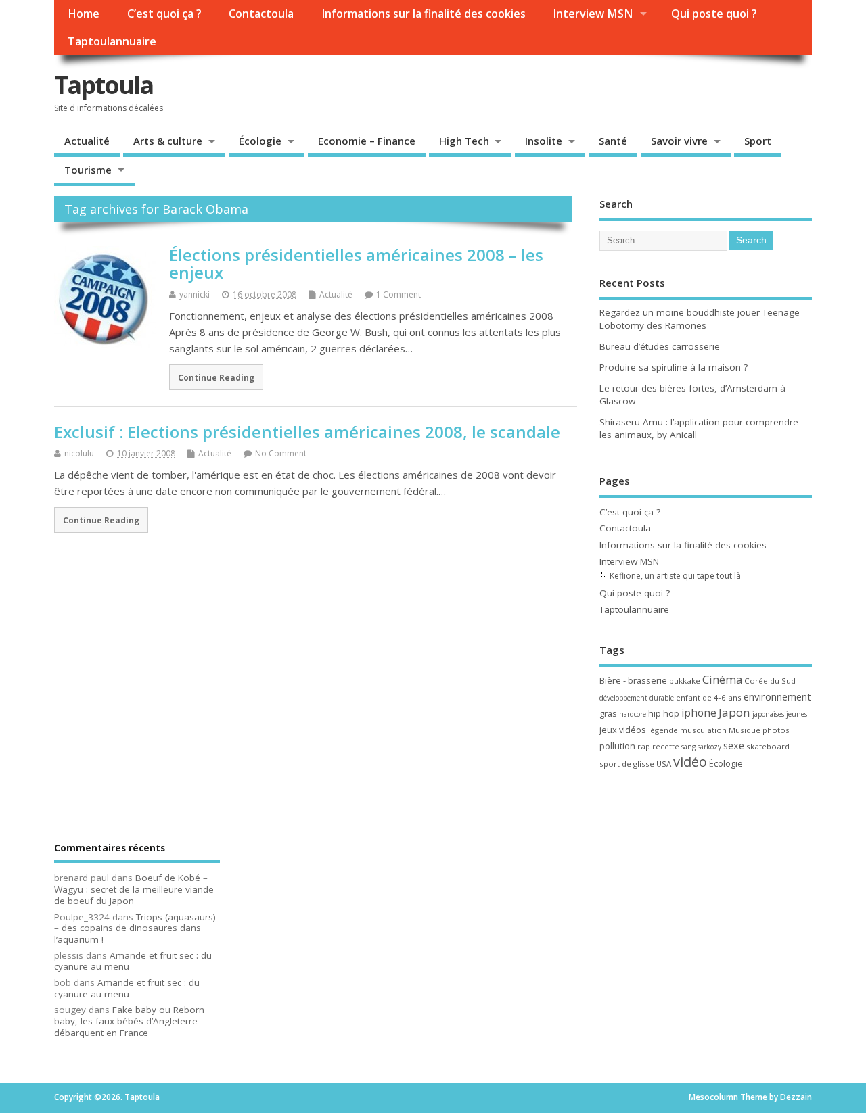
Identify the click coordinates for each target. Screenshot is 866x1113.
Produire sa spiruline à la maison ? (673, 367)
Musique (744, 730)
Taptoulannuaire (112, 41)
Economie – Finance (366, 140)
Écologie (260, 140)
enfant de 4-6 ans (709, 697)
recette (665, 746)
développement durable (636, 698)
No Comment (280, 453)
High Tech (464, 140)
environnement (777, 696)
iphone (698, 712)
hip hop (663, 713)
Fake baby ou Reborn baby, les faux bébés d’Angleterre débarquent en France (129, 1021)
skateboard (768, 746)
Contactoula (261, 13)
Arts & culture (167, 140)
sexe (733, 745)
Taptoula (103, 84)
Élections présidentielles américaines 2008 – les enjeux (356, 263)
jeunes (796, 714)
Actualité (87, 140)
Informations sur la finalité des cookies (423, 13)
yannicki (194, 294)
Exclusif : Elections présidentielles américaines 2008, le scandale (307, 432)
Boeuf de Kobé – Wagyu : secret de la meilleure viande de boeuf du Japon (134, 889)
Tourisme (88, 169)
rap (643, 746)
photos (776, 730)
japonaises (768, 714)
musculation (703, 730)
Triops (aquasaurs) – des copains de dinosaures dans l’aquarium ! (135, 928)
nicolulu (79, 453)
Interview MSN (593, 13)
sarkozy (709, 746)
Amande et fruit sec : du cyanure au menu (133, 961)
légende (663, 730)
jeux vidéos (622, 730)
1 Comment (398, 294)
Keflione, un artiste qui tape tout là (675, 576)
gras (608, 713)
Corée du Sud (770, 681)
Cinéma (722, 679)
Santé (613, 140)
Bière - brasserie (633, 680)
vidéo (690, 762)
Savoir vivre (679, 140)
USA (663, 764)
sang (688, 746)
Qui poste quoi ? (714, 13)
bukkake (684, 681)
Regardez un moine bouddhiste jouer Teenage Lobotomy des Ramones (699, 318)
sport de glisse (626, 764)
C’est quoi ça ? (164, 13)
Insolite (543, 140)
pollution (617, 746)
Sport (757, 140)
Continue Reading (216, 377)
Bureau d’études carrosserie (659, 346)
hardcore (632, 714)
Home (83, 13)
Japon (734, 712)
